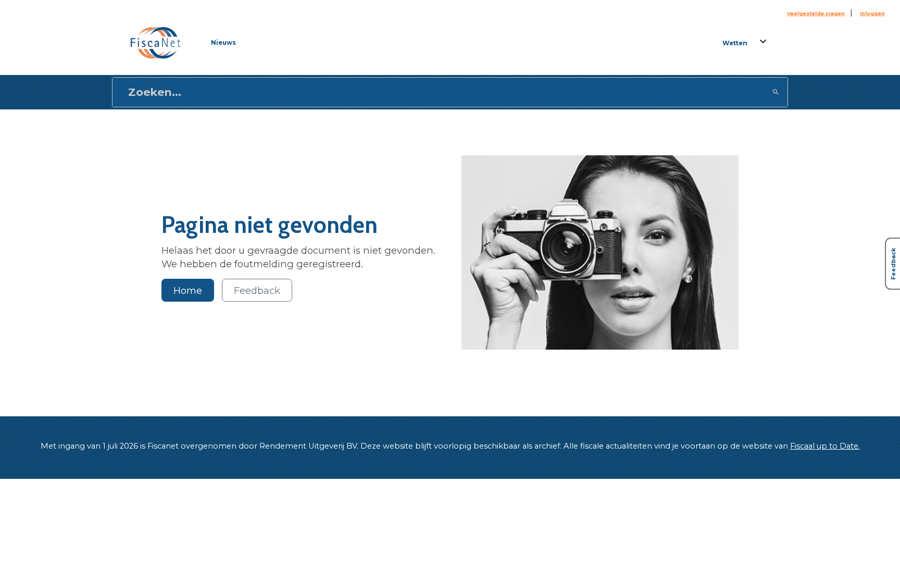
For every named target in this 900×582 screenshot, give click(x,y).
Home (187, 290)
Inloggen (872, 13)
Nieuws (223, 42)
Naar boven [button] (53, 560)
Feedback (257, 290)
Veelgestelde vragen (816, 13)
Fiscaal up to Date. (825, 446)
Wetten (734, 43)
